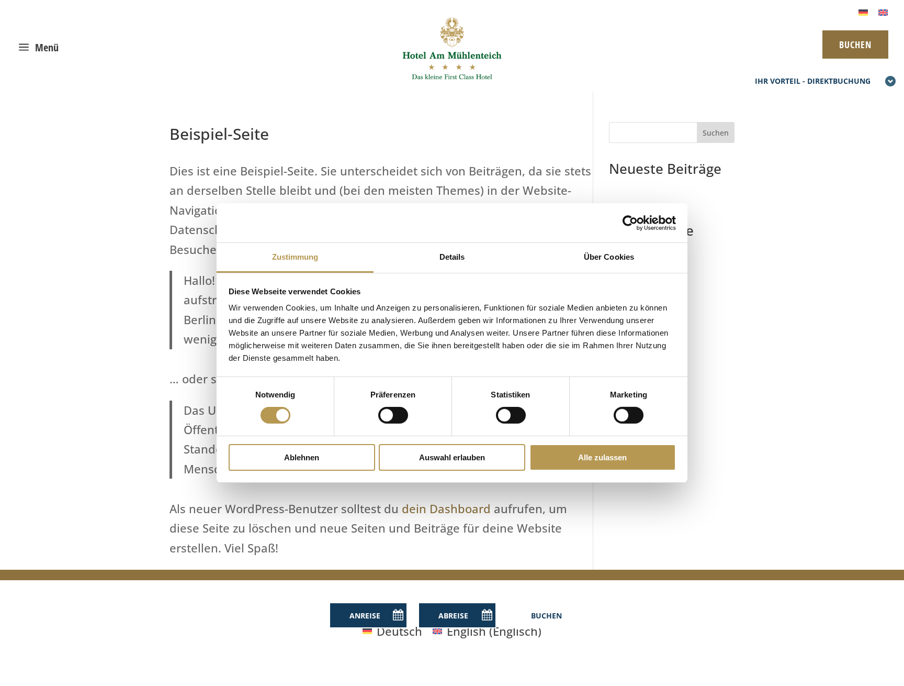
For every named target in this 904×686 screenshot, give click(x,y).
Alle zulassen (602, 457)
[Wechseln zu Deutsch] (863, 11)
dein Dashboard (446, 508)
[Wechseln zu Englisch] (883, 11)
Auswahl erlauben (452, 457)
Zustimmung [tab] (295, 256)
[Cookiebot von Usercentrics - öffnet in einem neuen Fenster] (630, 222)
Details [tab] (452, 256)
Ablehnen (301, 457)
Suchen (716, 133)
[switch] (393, 415)
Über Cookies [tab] (609, 256)
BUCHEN (855, 44)
